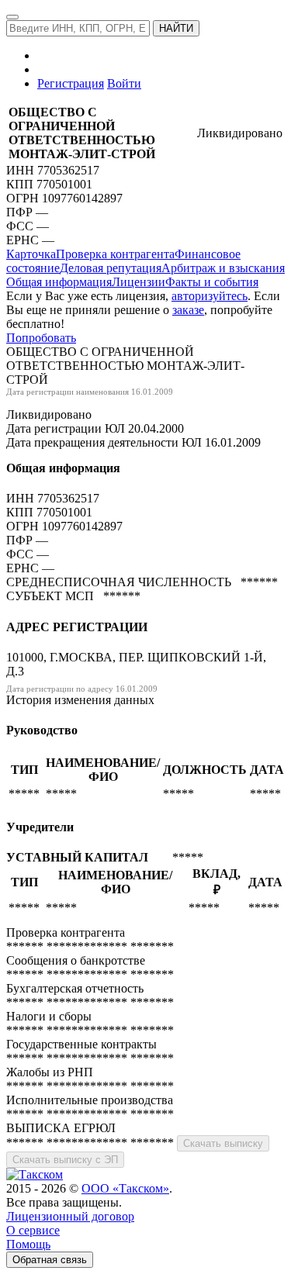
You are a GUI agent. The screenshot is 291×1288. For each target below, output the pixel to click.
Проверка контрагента (115, 254)
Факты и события (211, 281)
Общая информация (59, 281)
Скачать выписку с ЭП (65, 1159)
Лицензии (138, 281)
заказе (188, 309)
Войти (124, 83)
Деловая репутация (110, 268)
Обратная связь (49, 1260)
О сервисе (33, 1230)
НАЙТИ (176, 28)
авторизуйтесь (209, 295)
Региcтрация (70, 83)
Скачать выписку (223, 1143)
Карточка (31, 254)
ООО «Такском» (125, 1188)
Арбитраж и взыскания (223, 268)
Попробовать (41, 337)
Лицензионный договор (70, 1216)
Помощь (28, 1244)
